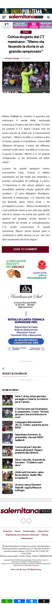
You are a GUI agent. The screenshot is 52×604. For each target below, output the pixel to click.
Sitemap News (27, 538)
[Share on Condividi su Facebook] (19, 601)
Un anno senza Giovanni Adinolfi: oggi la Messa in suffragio (28, 488)
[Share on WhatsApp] (7, 601)
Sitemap (45, 535)
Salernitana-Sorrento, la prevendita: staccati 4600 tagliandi (29, 437)
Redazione (7, 531)
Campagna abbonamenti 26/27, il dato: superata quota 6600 (31, 425)
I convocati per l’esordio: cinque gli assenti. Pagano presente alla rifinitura (29, 450)
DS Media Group (34, 569)
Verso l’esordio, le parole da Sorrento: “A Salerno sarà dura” (30, 463)
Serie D (18, 531)
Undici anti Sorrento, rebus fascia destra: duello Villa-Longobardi (29, 475)
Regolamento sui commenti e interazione (22, 535)
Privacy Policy (43, 531)
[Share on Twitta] (44, 601)
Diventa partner (29, 531)
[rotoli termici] (26, 352)
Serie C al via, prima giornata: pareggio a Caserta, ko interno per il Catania (31, 399)
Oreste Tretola (12, 58)
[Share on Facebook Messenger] (31, 601)
